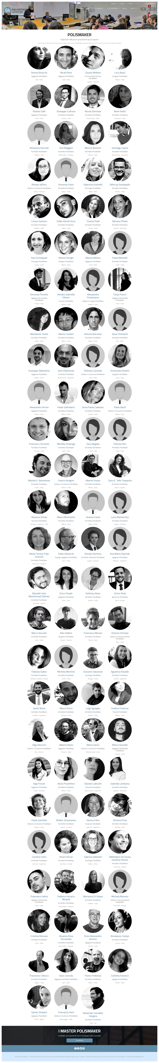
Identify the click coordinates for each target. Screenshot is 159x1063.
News (125, 8)
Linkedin (130, 3)
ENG (152, 9)
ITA (143, 9)
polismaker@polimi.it (150, 3)
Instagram (122, 3)
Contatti (133, 8)
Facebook (113, 3)
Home (81, 8)
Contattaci (79, 1040)
